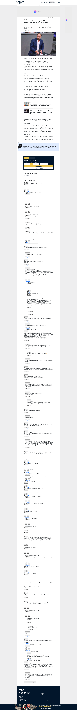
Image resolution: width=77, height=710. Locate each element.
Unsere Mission (21, 696)
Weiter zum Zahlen (39, 166)
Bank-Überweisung (39, 168)
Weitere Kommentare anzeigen (29, 682)
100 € (38, 163)
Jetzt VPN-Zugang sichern (28, 149)
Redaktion (30, 107)
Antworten (27, 191)
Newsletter (41, 695)
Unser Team (21, 695)
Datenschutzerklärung (43, 703)
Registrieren (42, 698)
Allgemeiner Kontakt (22, 699)
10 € (25, 163)
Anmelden (41, 697)
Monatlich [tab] (32, 158)
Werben (46, 2)
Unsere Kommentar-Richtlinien (45, 700)
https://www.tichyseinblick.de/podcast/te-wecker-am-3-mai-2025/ (35, 528)
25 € (31, 163)
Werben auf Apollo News (23, 700)
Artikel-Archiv (42, 693)
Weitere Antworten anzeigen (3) (31, 243)
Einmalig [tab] (26, 158)
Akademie (20, 697)
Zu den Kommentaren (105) (47, 155)
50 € (34, 163)
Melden (26, 184)
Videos (41, 2)
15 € (28, 163)
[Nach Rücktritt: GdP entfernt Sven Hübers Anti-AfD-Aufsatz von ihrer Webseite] (26, 104)
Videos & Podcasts (43, 694)
